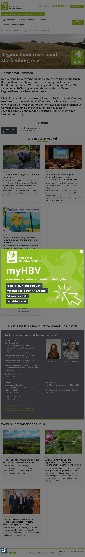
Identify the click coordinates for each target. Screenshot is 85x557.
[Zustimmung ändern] (4, 550)
